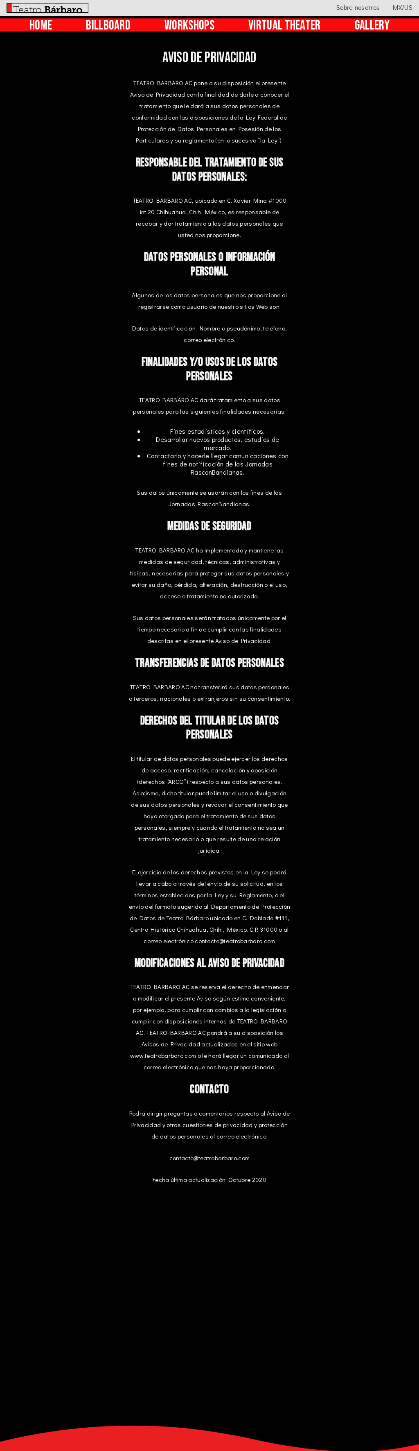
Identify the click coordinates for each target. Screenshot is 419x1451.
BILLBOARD (108, 26)
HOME (40, 26)
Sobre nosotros (358, 7)
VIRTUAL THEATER (284, 26)
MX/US (402, 7)
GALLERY (372, 26)
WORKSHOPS (189, 26)
